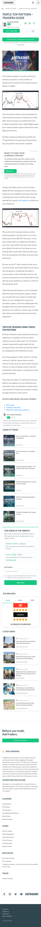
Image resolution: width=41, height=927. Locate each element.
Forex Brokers (6, 810)
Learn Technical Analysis (27, 8)
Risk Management (8, 834)
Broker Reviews (7, 819)
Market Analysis (7, 878)
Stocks (8, 600)
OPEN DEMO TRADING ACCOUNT (20, 39)
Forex (20, 600)
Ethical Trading (7, 840)
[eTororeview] (20, 619)
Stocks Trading (7, 831)
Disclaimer (28, 31)
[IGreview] (20, 610)
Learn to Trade (10, 8)
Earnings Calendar (8, 858)
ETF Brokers (6, 807)
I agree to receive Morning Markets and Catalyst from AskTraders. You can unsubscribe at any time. (21, 576)
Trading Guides (7, 843)
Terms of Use (5, 911)
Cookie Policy (6, 913)
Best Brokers (6, 816)
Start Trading (20, 740)
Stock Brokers (6, 804)
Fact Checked (10, 31)
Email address (8, 567)
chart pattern (23, 200)
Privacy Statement (7, 916)
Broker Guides (7, 846)
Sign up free (20, 582)
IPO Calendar (6, 861)
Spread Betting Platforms (10, 813)
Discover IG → (10, 171)
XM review (10, 405)
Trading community (13, 407)
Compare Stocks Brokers (20, 624)
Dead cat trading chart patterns (18, 410)
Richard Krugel (13, 22)
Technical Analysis (8, 837)
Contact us (5, 909)
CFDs (32, 600)
